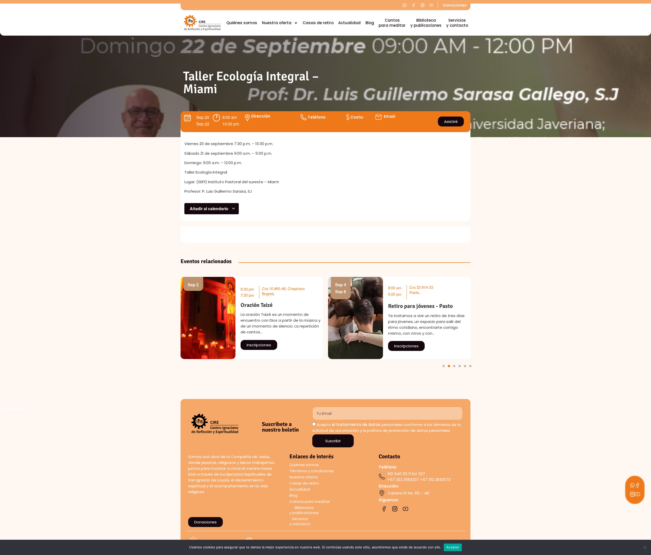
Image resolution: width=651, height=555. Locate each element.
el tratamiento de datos (356, 424)
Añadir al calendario (209, 208)
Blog (369, 22)
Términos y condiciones (311, 471)
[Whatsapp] (632, 485)
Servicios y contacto (457, 23)
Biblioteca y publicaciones (425, 23)
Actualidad (349, 22)
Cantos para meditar (392, 23)
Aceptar (452, 547)
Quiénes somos (241, 22)
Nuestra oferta (276, 22)
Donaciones (455, 5)
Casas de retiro (318, 22)
